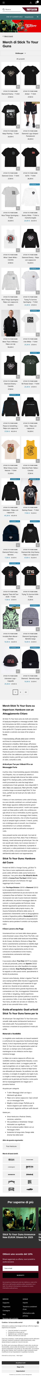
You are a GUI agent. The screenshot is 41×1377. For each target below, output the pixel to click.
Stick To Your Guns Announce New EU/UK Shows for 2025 (19, 1236)
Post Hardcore (11, 1146)
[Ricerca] (18, 9)
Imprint (25, 1303)
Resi (4, 1314)
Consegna (6, 1310)
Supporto (6, 1303)
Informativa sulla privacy (28, 1314)
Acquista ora (29, 17)
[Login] (31, 3)
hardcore (7, 721)
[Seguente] (25, 692)
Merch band (8, 36)
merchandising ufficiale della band (16, 739)
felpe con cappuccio (14, 788)
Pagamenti (6, 1306)
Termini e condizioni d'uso (30, 1308)
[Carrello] (36, 3)
